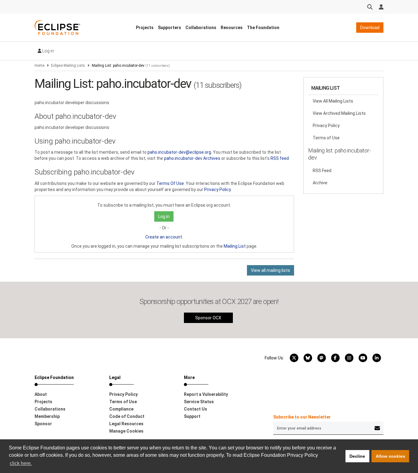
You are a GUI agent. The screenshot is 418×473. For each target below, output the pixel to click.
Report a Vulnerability (206, 394)
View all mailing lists (270, 270)
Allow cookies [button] (390, 456)
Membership (47, 416)
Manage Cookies (126, 431)
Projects (145, 27)
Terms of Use (326, 137)
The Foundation (263, 27)
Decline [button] (357, 456)
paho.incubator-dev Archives (192, 158)
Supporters (169, 27)
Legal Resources (126, 423)
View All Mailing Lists (333, 101)
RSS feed (280, 158)
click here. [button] (21, 463)
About (41, 394)
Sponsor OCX (208, 317)
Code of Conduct (126, 416)
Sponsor (43, 423)
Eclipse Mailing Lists (68, 65)
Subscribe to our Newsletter (302, 417)
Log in (47, 50)
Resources (232, 27)
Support (192, 416)
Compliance (121, 409)
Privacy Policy (217, 189)
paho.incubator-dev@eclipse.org (179, 152)
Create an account (163, 237)
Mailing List (235, 246)
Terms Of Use (170, 183)
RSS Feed (322, 170)
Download (369, 27)
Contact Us (195, 409)
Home (39, 65)
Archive (320, 182)
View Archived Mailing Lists (339, 113)
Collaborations (200, 27)
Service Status (199, 401)
